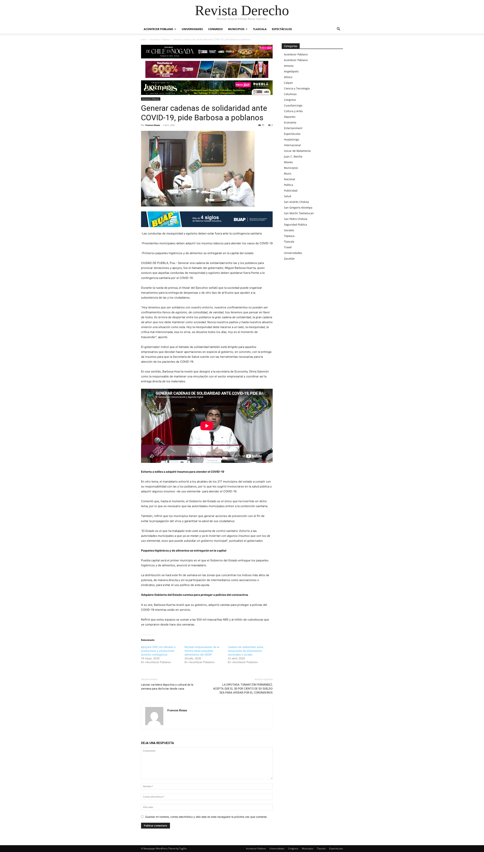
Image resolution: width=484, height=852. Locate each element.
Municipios (236, 29)
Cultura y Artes (293, 111)
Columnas (290, 94)
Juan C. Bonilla (293, 156)
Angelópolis (291, 71)
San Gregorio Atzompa (298, 207)
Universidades (192, 29)
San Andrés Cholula (296, 202)
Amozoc (289, 66)
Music (288, 173)
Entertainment (293, 128)
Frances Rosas (152, 125)
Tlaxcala (260, 29)
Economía (290, 122)
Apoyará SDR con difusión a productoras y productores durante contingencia (158, 650)
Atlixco (288, 77)
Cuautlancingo (293, 105)
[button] (338, 29)
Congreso (215, 29)
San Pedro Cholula (295, 219)
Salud (287, 196)
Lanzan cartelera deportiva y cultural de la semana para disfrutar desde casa (167, 686)
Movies (288, 162)
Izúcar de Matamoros (297, 151)
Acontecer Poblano (158, 29)
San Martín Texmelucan (299, 213)
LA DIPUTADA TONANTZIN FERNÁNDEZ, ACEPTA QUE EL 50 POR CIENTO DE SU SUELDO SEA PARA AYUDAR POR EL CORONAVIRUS (243, 688)
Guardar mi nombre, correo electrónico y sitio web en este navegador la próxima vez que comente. (206, 816)
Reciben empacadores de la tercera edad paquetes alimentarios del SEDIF (202, 650)
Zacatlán (289, 258)
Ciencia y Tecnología (297, 88)
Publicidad (290, 190)
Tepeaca (289, 236)
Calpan (288, 83)
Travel (288, 247)
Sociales (289, 230)
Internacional (292, 145)
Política (288, 185)
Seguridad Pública (295, 224)
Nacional (289, 179)
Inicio (144, 39)
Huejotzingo (291, 139)
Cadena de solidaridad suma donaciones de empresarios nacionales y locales (245, 650)
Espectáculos (282, 29)
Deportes (290, 117)
